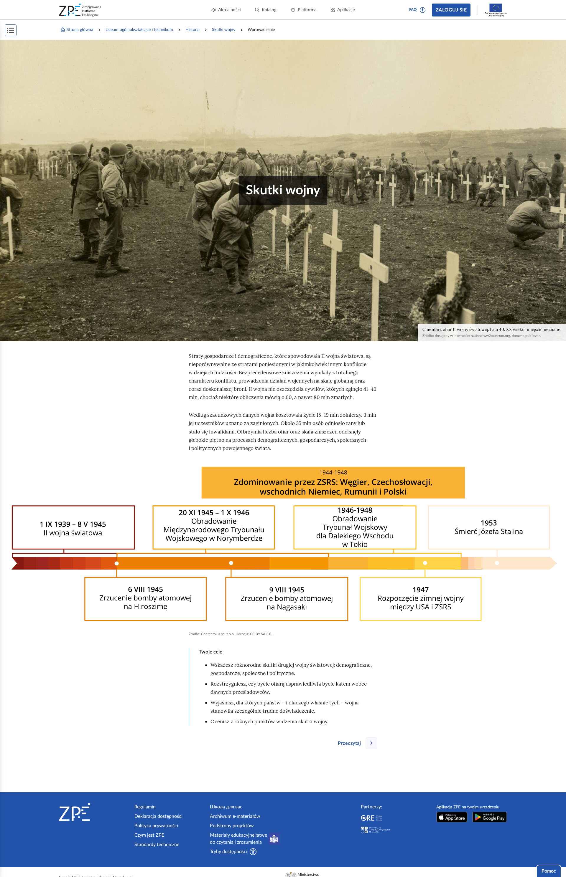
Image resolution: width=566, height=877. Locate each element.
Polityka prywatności (156, 825)
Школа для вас (226, 807)
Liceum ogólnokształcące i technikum (139, 30)
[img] (283, 543)
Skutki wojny (223, 30)
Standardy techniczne (156, 844)
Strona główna (80, 30)
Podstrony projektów (232, 825)
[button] (422, 10)
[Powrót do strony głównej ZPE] (80, 10)
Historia (192, 30)
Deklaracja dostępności (158, 816)
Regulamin (145, 807)
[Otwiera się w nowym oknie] (452, 817)
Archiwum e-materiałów (235, 816)
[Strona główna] (94, 812)
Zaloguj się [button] (451, 10)
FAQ (413, 10)
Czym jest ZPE (149, 835)
